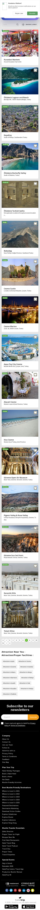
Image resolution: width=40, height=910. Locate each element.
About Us (5, 739)
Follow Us (6, 748)
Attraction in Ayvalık (9, 683)
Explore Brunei (7, 817)
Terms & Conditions (18, 725)
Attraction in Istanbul (26, 667)
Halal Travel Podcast (10, 846)
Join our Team (7, 745)
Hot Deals (6, 779)
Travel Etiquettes (8, 854)
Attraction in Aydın (8, 661)
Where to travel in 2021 (11, 791)
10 (36, 640)
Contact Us (6, 742)
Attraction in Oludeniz (9, 694)
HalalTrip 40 (6, 875)
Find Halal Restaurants (10, 840)
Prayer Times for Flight (11, 834)
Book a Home (7, 776)
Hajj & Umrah (7, 863)
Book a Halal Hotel (9, 774)
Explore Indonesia (9, 820)
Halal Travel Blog (8, 843)
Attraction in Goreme (9, 667)
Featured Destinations (10, 805)
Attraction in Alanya (26, 672)
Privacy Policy (7, 753)
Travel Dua (6, 849)
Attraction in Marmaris (10, 678)
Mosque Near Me (8, 837)
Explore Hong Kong (9, 823)
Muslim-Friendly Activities (12, 782)
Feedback (5, 759)
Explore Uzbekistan (9, 814)
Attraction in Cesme (25, 661)
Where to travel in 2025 (11, 802)
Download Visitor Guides (11, 811)
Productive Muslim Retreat (12, 872)
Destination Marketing (10, 808)
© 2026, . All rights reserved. (21, 902)
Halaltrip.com (17, 902)
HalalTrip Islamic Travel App (12, 869)
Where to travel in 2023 (11, 797)
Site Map (5, 762)
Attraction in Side (24, 683)
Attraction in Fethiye (27, 678)
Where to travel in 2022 (11, 794)
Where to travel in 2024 (11, 800)
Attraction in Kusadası (9, 688)
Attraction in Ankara (9, 672)
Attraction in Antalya (27, 688)
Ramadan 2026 (7, 866)
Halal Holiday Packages (11, 771)
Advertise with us (8, 751)
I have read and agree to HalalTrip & (19, 724)
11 (3, 643)
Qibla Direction (7, 831)
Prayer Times (7, 852)
